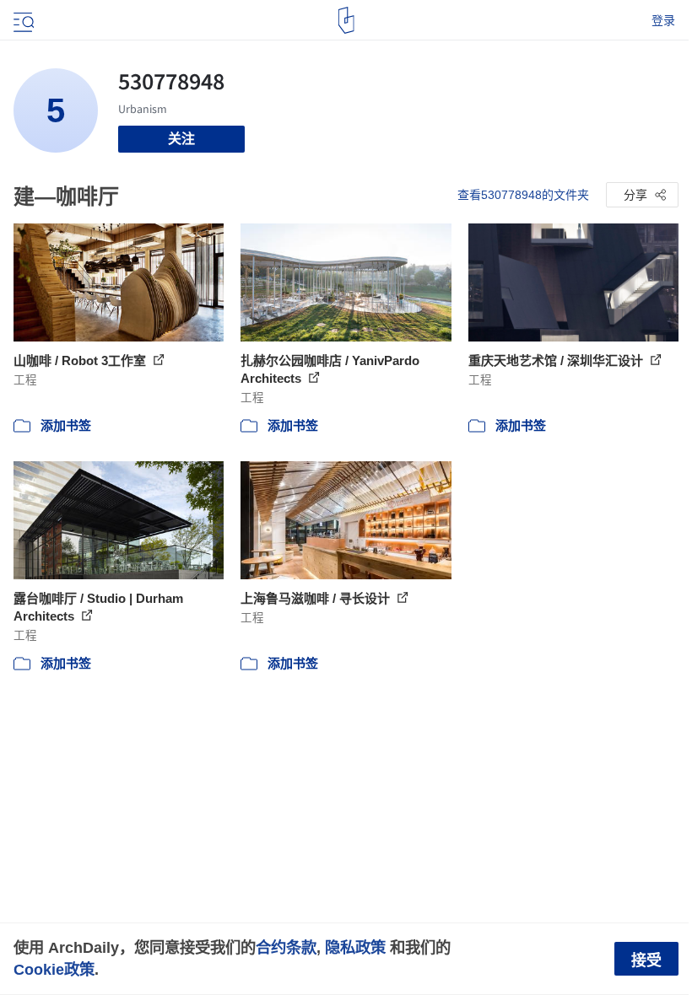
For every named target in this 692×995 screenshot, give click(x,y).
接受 (646, 960)
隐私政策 (355, 947)
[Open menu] (22, 20)
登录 (663, 20)
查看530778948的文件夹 (523, 195)
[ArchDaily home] (346, 20)
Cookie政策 (54, 969)
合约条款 (286, 947)
